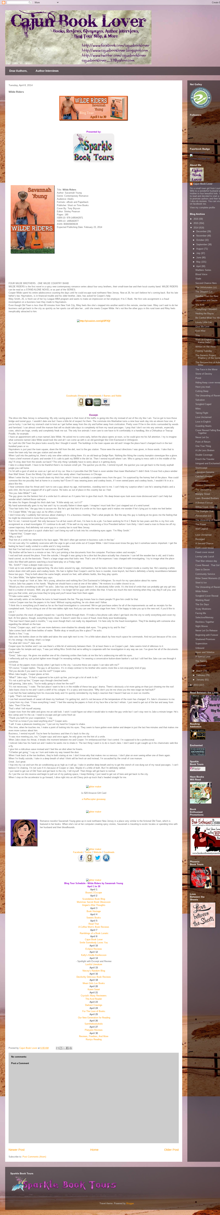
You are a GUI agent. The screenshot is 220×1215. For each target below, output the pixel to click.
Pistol (198, 378)
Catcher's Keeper (203, 476)
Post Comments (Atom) (34, 1156)
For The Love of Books (93, 1011)
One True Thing (203, 446)
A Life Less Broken (204, 450)
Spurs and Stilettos (204, 652)
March (199, 671)
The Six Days (202, 604)
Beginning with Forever (206, 635)
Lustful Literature (93, 964)
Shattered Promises (205, 639)
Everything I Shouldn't (206, 309)
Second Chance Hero (206, 283)
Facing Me (200, 613)
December (201, 231)
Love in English (203, 421)
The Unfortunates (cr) (206, 287)
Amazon (82, 395)
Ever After (200, 331)
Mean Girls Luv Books (94, 983)
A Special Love (202, 656)
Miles (198, 408)
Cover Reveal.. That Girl (207, 565)
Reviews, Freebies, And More (93, 1036)
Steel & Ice (201, 582)
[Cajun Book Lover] (191, 156)
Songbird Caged (203, 404)
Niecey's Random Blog (93, 970)
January (200, 679)
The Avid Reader (93, 999)
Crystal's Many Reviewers (94, 995)
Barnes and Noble (112, 395)
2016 (196, 219)
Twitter (88, 852)
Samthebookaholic (94, 1023)
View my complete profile (202, 207)
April (198, 266)
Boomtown (200, 665)
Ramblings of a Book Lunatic (94, 933)
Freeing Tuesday (203, 351)
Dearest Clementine (205, 485)
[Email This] (57, 1048)
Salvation (200, 400)
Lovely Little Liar (203, 322)
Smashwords (95, 395)
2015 (196, 223)
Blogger (130, 1203)
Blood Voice (201, 274)
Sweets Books (93, 917)
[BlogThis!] (61, 1048)
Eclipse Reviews (93, 949)
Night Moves (201, 626)
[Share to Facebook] (67, 1048)
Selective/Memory (204, 617)
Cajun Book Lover (94, 939)
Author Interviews (47, 70)
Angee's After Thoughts (93, 905)
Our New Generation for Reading (94, 1017)
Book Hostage (94, 911)
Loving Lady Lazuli (204, 556)
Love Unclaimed (203, 417)
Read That (94, 924)
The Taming (201, 661)
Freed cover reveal (204, 552)
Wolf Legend (201, 529)
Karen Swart (94, 989)
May (198, 262)
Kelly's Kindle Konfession (93, 955)
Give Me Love (202, 326)
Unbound (199, 648)
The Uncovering (203, 489)
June (199, 257)
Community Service (205, 574)
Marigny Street (202, 494)
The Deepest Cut (203, 291)
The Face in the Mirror (206, 369)
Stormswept (201, 468)
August (200, 248)
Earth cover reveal (204, 548)
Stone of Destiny (203, 373)
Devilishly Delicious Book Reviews (93, 977)
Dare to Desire (202, 569)
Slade (198, 278)
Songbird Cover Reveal (206, 596)
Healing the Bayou (204, 313)
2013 (196, 685)
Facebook (78, 852)
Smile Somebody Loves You (94, 942)
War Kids (200, 304)
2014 (196, 227)
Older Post (171, 1149)
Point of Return (202, 441)
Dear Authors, (18, 70)
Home (94, 1149)
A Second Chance (204, 543)
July (198, 253)
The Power (200, 524)
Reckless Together (204, 622)
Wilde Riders (201, 591)
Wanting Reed (202, 600)
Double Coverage (203, 455)
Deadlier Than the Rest (206, 296)
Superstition (201, 643)
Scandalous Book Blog (93, 899)
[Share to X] (64, 1048)
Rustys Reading (94, 1039)
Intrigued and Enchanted (207, 463)
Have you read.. (203, 387)
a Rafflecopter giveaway (94, 799)
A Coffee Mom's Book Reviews (93, 927)
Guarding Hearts (203, 426)
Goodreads (71, 395)
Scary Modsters (203, 609)
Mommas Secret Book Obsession (94, 902)
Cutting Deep (201, 391)
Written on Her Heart (205, 346)
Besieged (200, 539)
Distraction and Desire (206, 300)
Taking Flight (201, 413)
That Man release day (206, 561)
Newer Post (17, 1149)
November (201, 235)
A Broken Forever (204, 502)
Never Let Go (202, 437)
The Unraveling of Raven (207, 395)
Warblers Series (203, 270)
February (201, 675)
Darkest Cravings (93, 1005)
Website (98, 852)
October (200, 240)
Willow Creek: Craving (206, 507)
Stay (197, 335)
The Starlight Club (204, 511)
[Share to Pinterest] (70, 1048)
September (202, 244)
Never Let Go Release (206, 630)
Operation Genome (204, 472)
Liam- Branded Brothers (207, 498)
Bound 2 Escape (93, 892)
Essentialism (201, 481)
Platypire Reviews (94, 1030)
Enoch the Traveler (204, 459)
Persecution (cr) (203, 516)
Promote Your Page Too (200, 159)
